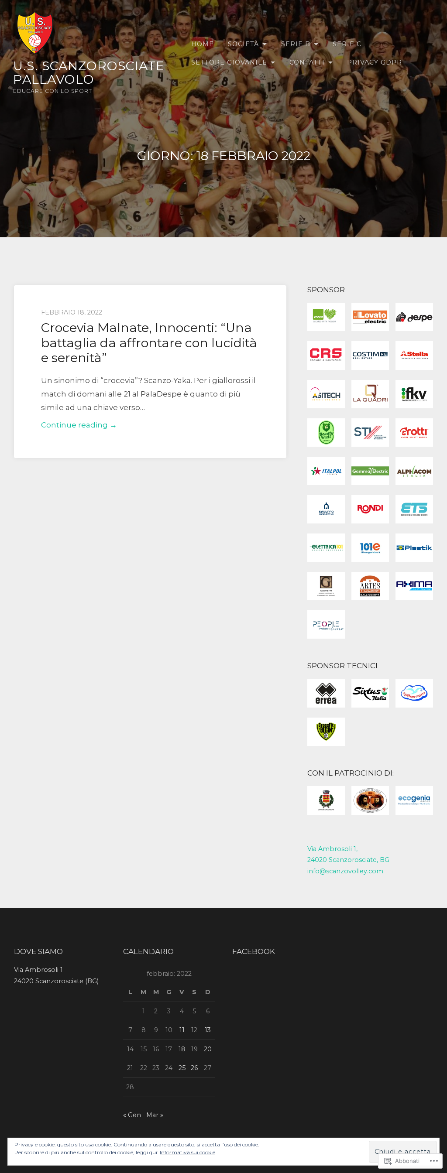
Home (202, 44)
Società (243, 44)
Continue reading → (79, 426)
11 (182, 1030)
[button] (326, 319)
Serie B (295, 44)
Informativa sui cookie (187, 1152)
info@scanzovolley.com (345, 871)
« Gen (132, 1115)
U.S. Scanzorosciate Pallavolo (89, 72)
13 (208, 1030)
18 (182, 1049)
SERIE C (347, 44)
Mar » (154, 1115)
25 (182, 1068)
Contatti (307, 62)
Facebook (253, 951)
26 (194, 1068)
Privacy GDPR (374, 62)
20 (208, 1049)
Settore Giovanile (229, 62)
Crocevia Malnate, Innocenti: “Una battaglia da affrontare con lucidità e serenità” (149, 342)
